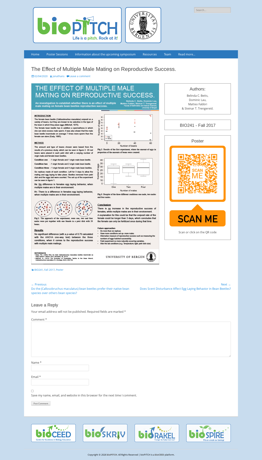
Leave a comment (80, 76)
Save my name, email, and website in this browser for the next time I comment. (84, 395)
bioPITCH (112, 454)
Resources (150, 54)
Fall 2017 (49, 269)
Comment (39, 319)
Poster (59, 269)
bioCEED (159, 454)
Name (36, 363)
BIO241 (38, 269)
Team (167, 54)
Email (36, 377)
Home (35, 54)
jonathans (59, 76)
